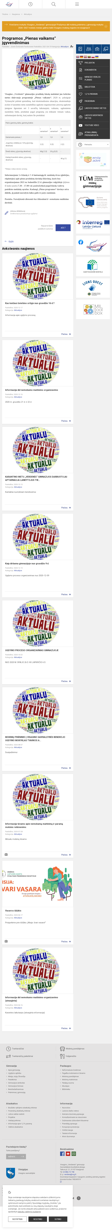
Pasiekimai (90, 101)
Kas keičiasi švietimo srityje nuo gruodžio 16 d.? (29, 303)
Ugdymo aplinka (14, 1073)
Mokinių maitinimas (69, 1080)
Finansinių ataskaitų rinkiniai (19, 1111)
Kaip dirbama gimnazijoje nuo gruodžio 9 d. (27, 563)
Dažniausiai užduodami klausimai (75, 1120)
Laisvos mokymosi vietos (94, 116)
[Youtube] (68, 1154)
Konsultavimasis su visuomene (74, 1117)
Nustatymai (17, 1219)
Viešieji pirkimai (14, 1120)
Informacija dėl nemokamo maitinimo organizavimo (31, 390)
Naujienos (16, 14)
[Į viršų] (79, 1198)
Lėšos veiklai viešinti (16, 1114)
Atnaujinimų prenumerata (91, 133)
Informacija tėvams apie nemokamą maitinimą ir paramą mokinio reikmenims (34, 825)
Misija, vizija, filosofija (16, 1076)
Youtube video (92, 125)
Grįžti (11, 241)
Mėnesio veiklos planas (93, 78)
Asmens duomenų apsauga (73, 1114)
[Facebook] (62, 1154)
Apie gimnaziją (14, 1070)
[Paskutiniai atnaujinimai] (30, 4)
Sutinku (58, 1219)
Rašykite (11, 1157)
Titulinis (5, 14)
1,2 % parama (91, 94)
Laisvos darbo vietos (95, 108)
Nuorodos (66, 1108)
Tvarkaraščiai (17, 1048)
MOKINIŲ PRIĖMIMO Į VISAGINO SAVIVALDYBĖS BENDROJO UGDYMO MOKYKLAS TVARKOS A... (35, 739)
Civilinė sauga (67, 1130)
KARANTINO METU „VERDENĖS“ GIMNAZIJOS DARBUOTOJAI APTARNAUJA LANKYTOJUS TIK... (36, 478)
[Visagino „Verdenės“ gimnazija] (9, 4)
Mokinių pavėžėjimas (74, 1048)
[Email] (74, 1154)
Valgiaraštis (70, 1056)
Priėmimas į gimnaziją (16, 1092)
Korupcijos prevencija (70, 1127)
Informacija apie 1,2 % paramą (20, 1124)
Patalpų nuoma (68, 1083)
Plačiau (64, 334)
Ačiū (63, 227)
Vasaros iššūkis (13, 910)
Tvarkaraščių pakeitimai (22, 1056)
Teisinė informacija (69, 1133)
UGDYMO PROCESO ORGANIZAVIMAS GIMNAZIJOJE (31, 650)
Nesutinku (37, 1219)
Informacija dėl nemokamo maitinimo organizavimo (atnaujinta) (31, 999)
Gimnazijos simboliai (16, 1083)
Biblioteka (90, 87)
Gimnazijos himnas (15, 1086)
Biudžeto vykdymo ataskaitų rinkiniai (22, 1108)
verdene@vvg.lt (70, 1174)
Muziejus (65, 1086)
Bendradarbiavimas (15, 1089)
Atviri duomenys (68, 1136)
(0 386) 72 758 (68, 1172)
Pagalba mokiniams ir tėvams (73, 1073)
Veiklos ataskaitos (15, 1127)
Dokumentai (90, 70)
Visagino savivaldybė (26, 1173)
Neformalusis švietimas (71, 1070)
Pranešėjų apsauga (69, 1124)
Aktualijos (28, 14)
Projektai (90, 63)
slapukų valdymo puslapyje (29, 1212)
